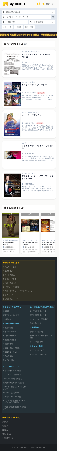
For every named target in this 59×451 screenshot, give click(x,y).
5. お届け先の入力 (9, 283)
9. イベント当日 (9, 360)
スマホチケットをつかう (39, 354)
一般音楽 (18, 27)
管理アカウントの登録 (11, 315)
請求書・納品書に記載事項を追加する (14, 408)
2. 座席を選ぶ (8, 271)
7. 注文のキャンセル (10, 352)
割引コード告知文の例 (11, 393)
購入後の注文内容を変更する (13, 382)
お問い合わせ (7, 434)
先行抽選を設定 (35, 323)
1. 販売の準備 (8, 328)
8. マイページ (8, 295)
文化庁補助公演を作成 (38, 311)
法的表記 (5, 430)
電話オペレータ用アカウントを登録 (41, 336)
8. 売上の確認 (8, 356)
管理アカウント (9, 438)
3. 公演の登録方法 (9, 335)
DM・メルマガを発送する (12, 379)
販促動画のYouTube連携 (12, 396)
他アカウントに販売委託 (39, 319)
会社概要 (5, 422)
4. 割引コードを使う (10, 279)
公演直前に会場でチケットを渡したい (14, 387)
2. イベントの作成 (9, 332)
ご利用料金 (7, 319)
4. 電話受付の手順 (9, 340)
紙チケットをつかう (37, 350)
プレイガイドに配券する (12, 374)
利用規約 (5, 426)
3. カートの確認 (9, 275)
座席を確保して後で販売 (12, 370)
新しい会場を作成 (36, 342)
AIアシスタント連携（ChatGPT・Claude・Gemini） (14, 402)
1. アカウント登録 (9, 267)
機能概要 (6, 311)
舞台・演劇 (29, 27)
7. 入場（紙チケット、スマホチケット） (18, 291)
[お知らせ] (38, 4)
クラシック (7, 27)
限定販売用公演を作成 (38, 315)
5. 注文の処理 (8, 344)
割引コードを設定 (36, 332)
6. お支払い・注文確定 (11, 287)
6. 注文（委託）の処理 (11, 348)
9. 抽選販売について (10, 299)
